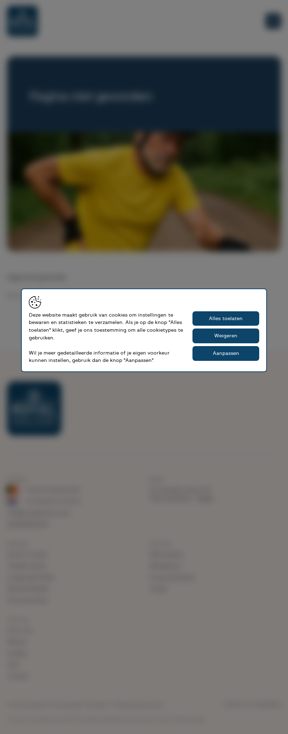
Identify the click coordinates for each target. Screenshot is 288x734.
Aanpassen (226, 353)
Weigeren (225, 335)
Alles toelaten (226, 318)
